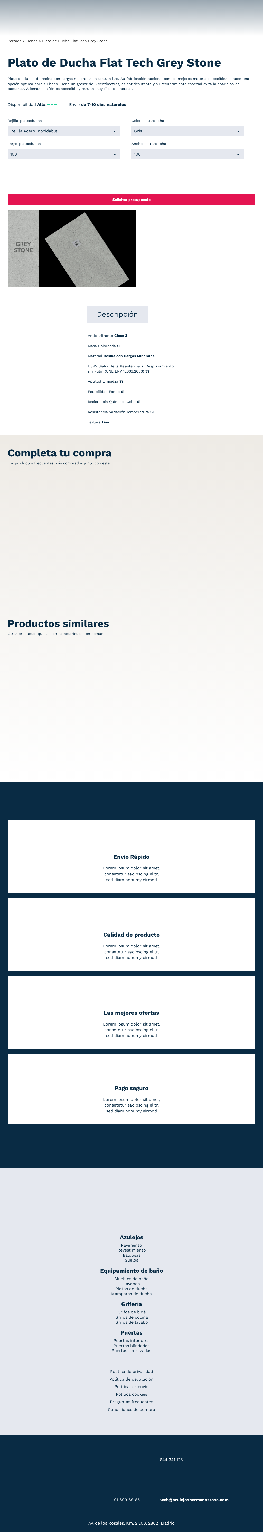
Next (132, 249)
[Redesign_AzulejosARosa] (131, 1185)
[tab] (117, 314)
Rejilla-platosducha (25, 121)
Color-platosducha (148, 121)
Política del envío (131, 1386)
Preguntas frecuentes (131, 1401)
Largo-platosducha (24, 144)
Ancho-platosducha (149, 144)
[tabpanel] (131, 381)
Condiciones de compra (131, 1409)
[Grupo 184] (15, 7)
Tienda (32, 41)
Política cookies (131, 1394)
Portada (15, 41)
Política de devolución (131, 1379)
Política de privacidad (131, 1371)
